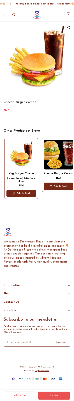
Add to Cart (20, 395)
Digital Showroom (42, 371)
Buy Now (54, 395)
